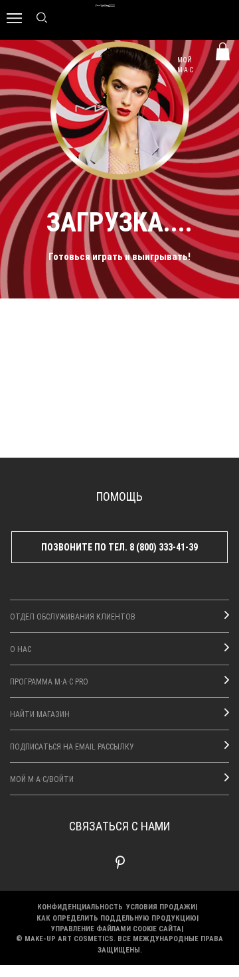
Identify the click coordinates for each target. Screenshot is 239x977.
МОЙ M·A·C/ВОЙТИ (42, 778)
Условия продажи (160, 906)
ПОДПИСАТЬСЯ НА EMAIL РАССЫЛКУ (72, 746)
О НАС (20, 648)
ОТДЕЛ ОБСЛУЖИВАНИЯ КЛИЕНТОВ (72, 616)
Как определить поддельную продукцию (117, 917)
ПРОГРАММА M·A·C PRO (49, 681)
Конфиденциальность (80, 906)
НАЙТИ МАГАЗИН (40, 713)
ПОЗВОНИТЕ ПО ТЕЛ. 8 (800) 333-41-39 (119, 547)
